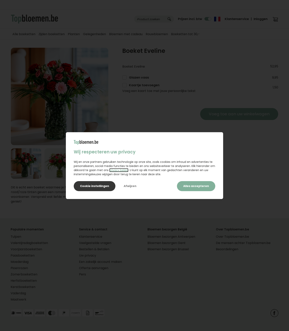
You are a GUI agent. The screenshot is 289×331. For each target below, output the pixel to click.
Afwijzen (130, 186)
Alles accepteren (196, 186)
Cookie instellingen (94, 186)
